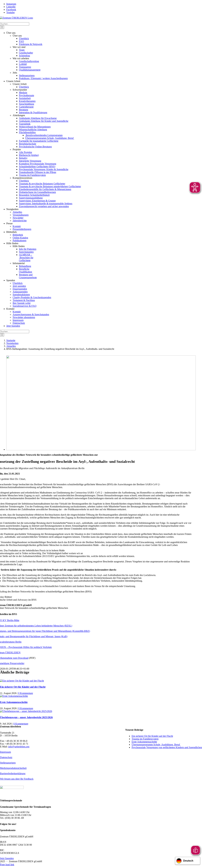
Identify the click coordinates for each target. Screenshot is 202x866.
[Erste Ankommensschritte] (14, 696)
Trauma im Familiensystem (145, 738)
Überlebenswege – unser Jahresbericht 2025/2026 (26, 717)
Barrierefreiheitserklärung (12, 773)
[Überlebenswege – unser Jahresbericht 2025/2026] (26, 711)
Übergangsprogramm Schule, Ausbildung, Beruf (156, 744)
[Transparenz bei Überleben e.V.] (12, 788)
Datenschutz (6, 757)
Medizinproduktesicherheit (13, 768)
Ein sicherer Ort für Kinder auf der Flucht (22, 686)
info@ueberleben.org (18, 746)
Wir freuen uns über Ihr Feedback (16, 778)
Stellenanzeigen (8, 762)
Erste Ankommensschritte (14, 702)
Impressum (5, 752)
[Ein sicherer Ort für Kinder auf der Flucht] (22, 680)
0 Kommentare (25, 693)
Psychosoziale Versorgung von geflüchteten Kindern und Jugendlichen (167, 747)
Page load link (7, 864)
